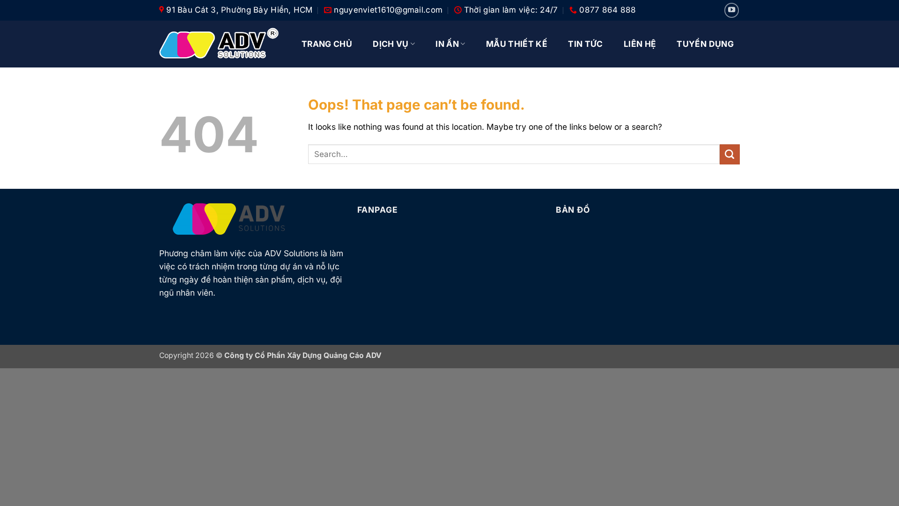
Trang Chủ (327, 44)
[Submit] (730, 154)
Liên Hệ (640, 44)
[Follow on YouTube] (731, 10)
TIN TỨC (585, 44)
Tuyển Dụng (705, 44)
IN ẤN (447, 44)
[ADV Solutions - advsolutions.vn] (219, 44)
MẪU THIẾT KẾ (516, 44)
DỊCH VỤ (390, 44)
